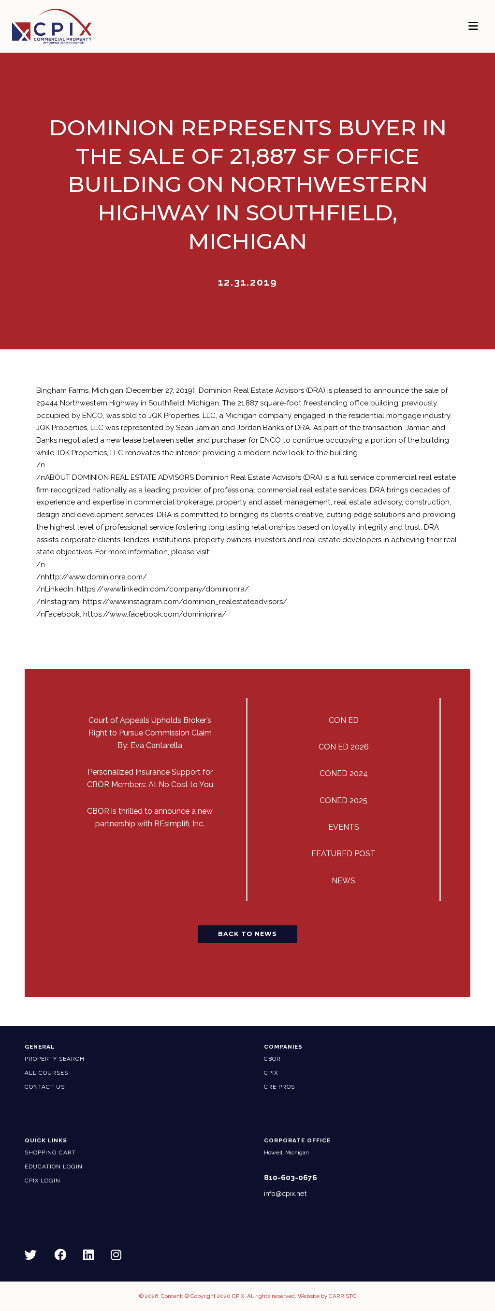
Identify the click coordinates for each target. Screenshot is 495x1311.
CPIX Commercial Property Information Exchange (67, 26)
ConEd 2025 (343, 800)
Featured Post (343, 853)
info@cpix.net (285, 1193)
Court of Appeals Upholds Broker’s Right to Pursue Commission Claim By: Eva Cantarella (150, 733)
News (343, 880)
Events (343, 827)
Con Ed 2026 (344, 746)
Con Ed (344, 720)
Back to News (247, 933)
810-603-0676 (290, 1177)
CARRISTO (342, 1296)
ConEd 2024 (344, 773)
